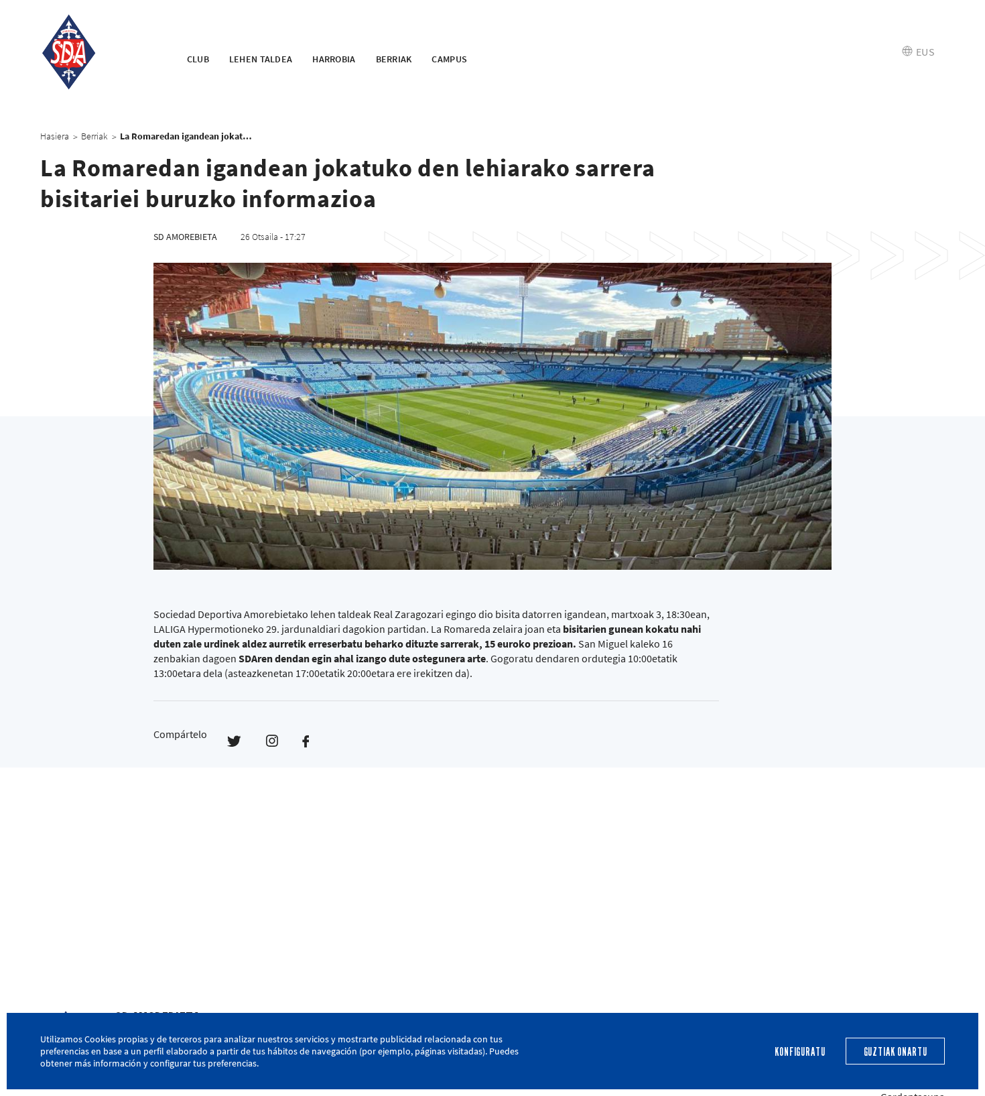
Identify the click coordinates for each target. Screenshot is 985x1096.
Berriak (394, 59)
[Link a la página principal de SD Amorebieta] (96, 52)
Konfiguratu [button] (800, 1052)
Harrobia (333, 59)
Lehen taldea (260, 59)
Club (198, 59)
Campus (449, 59)
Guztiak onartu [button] (895, 1052)
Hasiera (54, 136)
